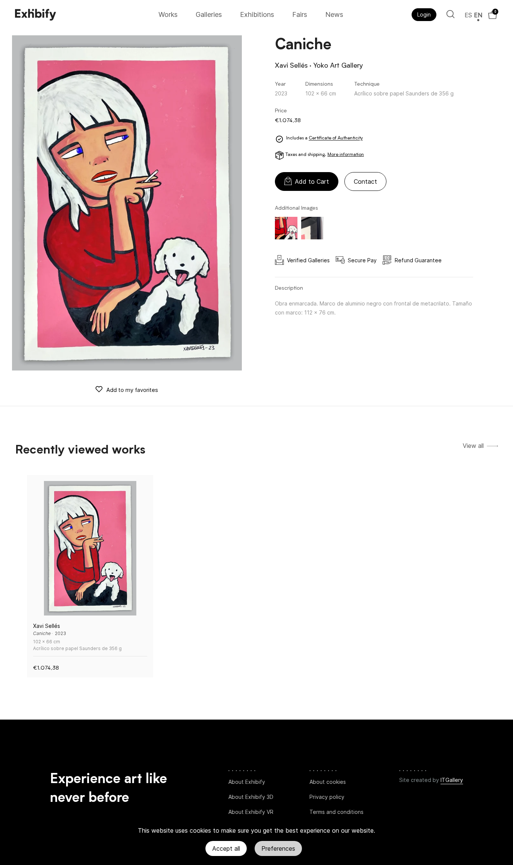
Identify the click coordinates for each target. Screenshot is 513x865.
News (334, 14)
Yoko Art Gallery (338, 65)
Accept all (226, 848)
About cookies (327, 782)
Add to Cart (312, 181)
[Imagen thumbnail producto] (286, 228)
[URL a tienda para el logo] (84, 15)
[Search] (450, 14)
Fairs (299, 14)
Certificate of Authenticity (336, 138)
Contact (365, 181)
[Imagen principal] (127, 202)
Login (424, 14)
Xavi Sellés (291, 65)
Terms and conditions (336, 812)
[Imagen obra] (90, 548)
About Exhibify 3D (250, 797)
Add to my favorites (132, 389)
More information (345, 155)
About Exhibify (246, 782)
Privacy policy (326, 797)
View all (473, 445)
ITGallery (452, 780)
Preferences (278, 848)
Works (168, 14)
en (478, 15)
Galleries (209, 14)
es (468, 15)
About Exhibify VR (250, 812)
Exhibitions (257, 14)
